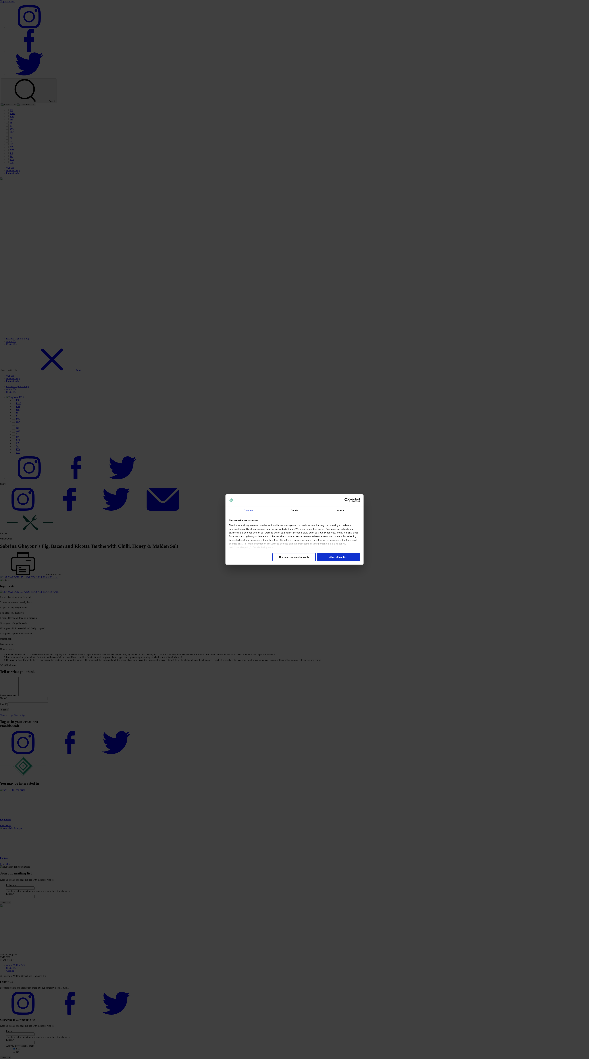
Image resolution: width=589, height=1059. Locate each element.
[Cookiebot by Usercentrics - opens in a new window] (346, 500)
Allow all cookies (338, 557)
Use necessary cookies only (294, 557)
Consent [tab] (248, 510)
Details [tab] (294, 510)
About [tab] (340, 510)
